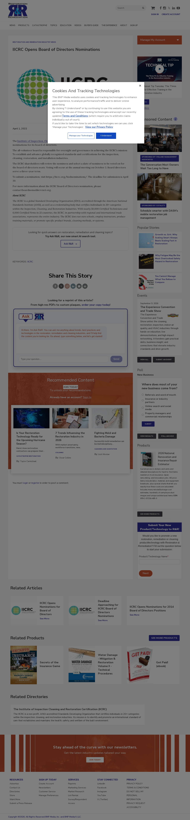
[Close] (140, 85)
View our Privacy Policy (99, 127)
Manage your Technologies (81, 135)
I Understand (106, 135)
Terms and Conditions (75, 116)
